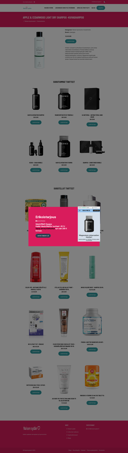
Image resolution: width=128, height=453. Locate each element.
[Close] (29, 208)
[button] (43, 236)
